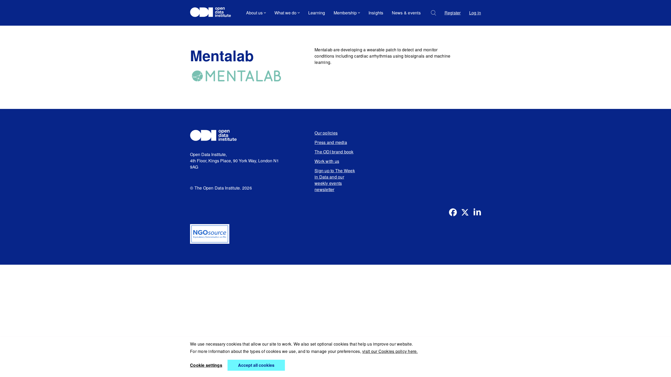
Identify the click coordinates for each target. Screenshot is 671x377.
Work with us (327, 161)
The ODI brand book (334, 152)
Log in (475, 13)
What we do (285, 13)
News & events (406, 13)
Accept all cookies (256, 365)
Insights (376, 13)
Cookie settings (206, 365)
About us (254, 13)
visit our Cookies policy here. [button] (390, 351)
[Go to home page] (213, 12)
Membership (345, 13)
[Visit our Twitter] (465, 212)
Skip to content (207, 27)
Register (453, 13)
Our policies (326, 133)
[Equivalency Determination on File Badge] (335, 234)
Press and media (331, 142)
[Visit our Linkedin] (477, 212)
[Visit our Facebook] (453, 212)
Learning (316, 13)
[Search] (433, 13)
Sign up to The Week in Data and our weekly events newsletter (335, 180)
